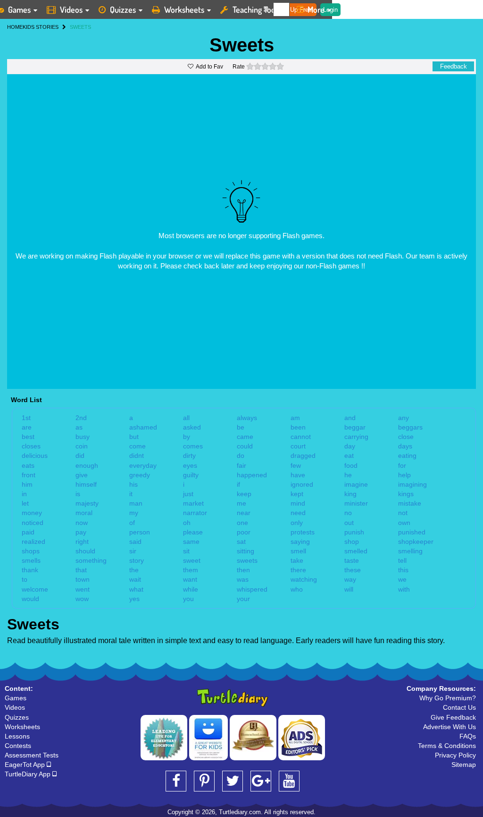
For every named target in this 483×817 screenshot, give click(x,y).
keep (244, 494)
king (350, 494)
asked (192, 427)
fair (241, 465)
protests (303, 532)
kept (297, 494)
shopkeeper (415, 541)
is (77, 494)
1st (26, 417)
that (81, 570)
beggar (355, 427)
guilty (191, 475)
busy (82, 436)
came (245, 436)
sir (132, 551)
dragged (303, 455)
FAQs (467, 736)
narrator (195, 512)
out (349, 522)
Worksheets (184, 9)
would (30, 598)
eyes (190, 465)
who (297, 589)
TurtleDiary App (28, 774)
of (132, 522)
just (188, 494)
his (133, 484)
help (404, 475)
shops (31, 551)
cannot (301, 436)
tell (402, 560)
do (240, 455)
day (349, 446)
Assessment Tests (31, 755)
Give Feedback (453, 717)
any (403, 417)
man (135, 503)
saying (300, 541)
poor (243, 532)
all (186, 417)
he (348, 475)
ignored (302, 484)
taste (351, 560)
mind (298, 503)
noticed (32, 522)
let (25, 503)
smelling (410, 551)
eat (349, 455)
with (404, 589)
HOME (15, 27)
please (193, 532)
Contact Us (459, 707)
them (190, 570)
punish (354, 532)
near (243, 512)
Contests (18, 745)
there (298, 570)
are (27, 427)
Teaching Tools (257, 9)
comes (193, 446)
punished (411, 532)
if (238, 484)
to (24, 579)
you (188, 598)
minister (356, 503)
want (190, 579)
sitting (245, 551)
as (79, 427)
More (316, 9)
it (131, 494)
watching (304, 579)
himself (86, 484)
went (82, 589)
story (136, 560)
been (298, 427)
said (135, 541)
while (190, 589)
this (403, 570)
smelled (355, 551)
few (296, 465)
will (348, 589)
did (79, 455)
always (247, 417)
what (136, 589)
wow (82, 598)
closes (31, 446)
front (28, 475)
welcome (35, 589)
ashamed (143, 427)
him (27, 484)
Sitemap (463, 764)
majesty (87, 503)
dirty (189, 455)
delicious (35, 455)
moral (83, 512)
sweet (191, 560)
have (298, 475)
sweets (247, 560)
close (406, 436)
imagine (356, 484)
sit (186, 551)
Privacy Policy (455, 755)
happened (252, 475)
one (242, 522)
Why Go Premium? (447, 698)
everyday (143, 465)
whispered (252, 589)
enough (86, 465)
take (297, 560)
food (351, 465)
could (245, 446)
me (241, 503)
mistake (409, 503)
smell (298, 551)
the (134, 570)
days (405, 446)
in (24, 494)
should (85, 551)
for (402, 465)
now (81, 522)
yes (134, 598)
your (243, 598)
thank (30, 570)
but (134, 436)
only (297, 522)
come (137, 446)
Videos (71, 9)
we (402, 579)
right (82, 541)
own (404, 522)
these (352, 570)
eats (28, 465)
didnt (136, 455)
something (91, 560)
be (240, 427)
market (193, 503)
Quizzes (123, 9)
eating (407, 455)
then (243, 570)
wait (135, 579)
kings (406, 494)
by (186, 436)
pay (80, 532)
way (350, 579)
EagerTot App (26, 764)
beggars (410, 427)
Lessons (17, 736)
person (139, 532)
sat (241, 541)
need (298, 512)
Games (15, 698)
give (81, 475)
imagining (412, 484)
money (32, 512)
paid (28, 532)
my (133, 512)
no (348, 512)
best (28, 436)
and (350, 417)
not (403, 512)
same (191, 541)
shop (351, 541)
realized (33, 541)
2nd (81, 417)
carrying (356, 436)
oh (187, 522)
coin (81, 446)
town (82, 579)
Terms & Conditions (447, 745)
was (243, 579)
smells (31, 560)
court (298, 446)
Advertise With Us (449, 727)
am (295, 417)
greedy (139, 475)
